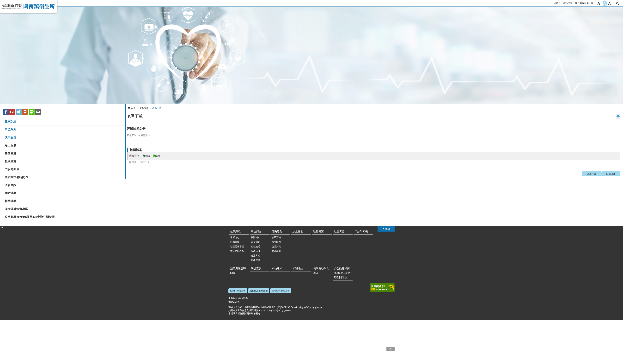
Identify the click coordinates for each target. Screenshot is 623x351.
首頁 (133, 108)
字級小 (599, 3)
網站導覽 (567, 3)
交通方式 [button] (255, 255)
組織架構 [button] (255, 246)
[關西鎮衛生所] (311, 55)
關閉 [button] (387, 228)
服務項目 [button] (255, 251)
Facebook (6, 112)
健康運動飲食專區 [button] (16, 209)
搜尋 (617, 3)
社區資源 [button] (10, 161)
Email (38, 112)
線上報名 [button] (10, 145)
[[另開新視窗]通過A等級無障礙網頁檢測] (382, 287)
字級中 (605, 3)
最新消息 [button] (234, 237)
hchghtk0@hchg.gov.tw (310, 307)
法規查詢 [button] (10, 185)
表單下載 (156, 108)
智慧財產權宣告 (238, 290)
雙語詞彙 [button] (276, 251)
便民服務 (143, 108)
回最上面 (610, 173)
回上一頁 (591, 173)
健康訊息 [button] (10, 121)
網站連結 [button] (10, 193)
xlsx (147, 156)
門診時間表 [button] (12, 169)
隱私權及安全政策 (259, 290)
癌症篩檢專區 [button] (237, 251)
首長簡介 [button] (255, 242)
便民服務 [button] (10, 137)
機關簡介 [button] (255, 237)
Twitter (19, 112)
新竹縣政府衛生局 (584, 3)
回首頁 (557, 3)
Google (12, 112)
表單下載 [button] (276, 237)
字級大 (610, 3)
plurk (25, 112)
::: (58, 1)
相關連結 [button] (10, 201)
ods (158, 156)
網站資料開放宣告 (281, 290)
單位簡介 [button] (10, 129)
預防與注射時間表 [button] (16, 177)
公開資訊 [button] (276, 246)
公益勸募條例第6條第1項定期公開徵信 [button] (30, 217)
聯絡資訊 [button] (255, 260)
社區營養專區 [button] (237, 246)
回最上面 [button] (390, 349)
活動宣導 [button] (234, 242)
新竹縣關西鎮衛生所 (28, 6)
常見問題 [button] (276, 242)
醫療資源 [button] (10, 153)
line (32, 112)
